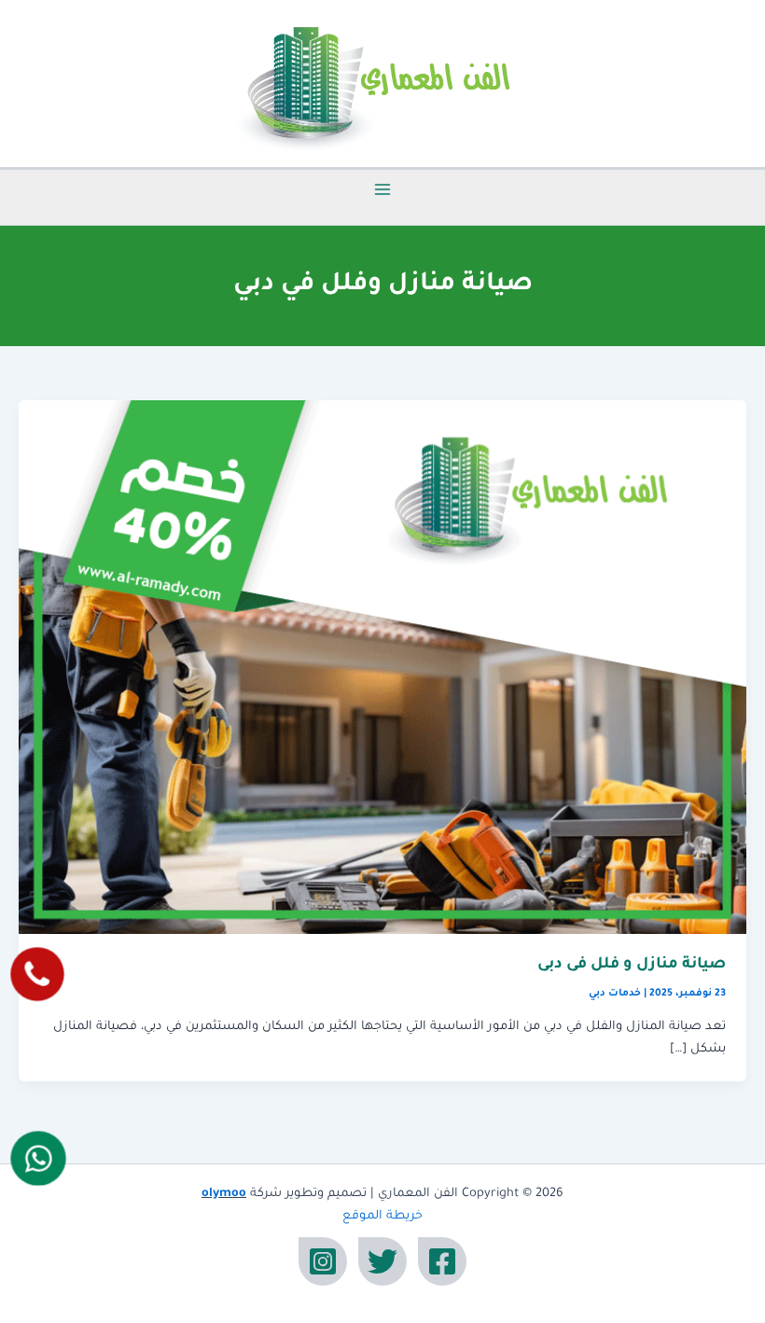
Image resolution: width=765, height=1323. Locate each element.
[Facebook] (442, 1261)
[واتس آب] (38, 1159)
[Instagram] (323, 1261)
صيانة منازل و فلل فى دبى (631, 965)
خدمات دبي (615, 993)
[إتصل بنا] (36, 973)
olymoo (224, 1194)
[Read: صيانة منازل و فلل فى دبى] (382, 668)
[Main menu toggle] (382, 189)
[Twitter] (382, 1261)
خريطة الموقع (382, 1216)
